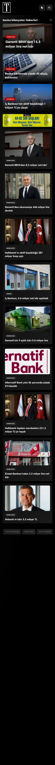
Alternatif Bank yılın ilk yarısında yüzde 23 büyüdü (27, 384)
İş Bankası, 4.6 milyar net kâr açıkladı (26, 298)
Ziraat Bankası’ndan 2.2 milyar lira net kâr (27, 475)
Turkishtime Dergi (12, 532)
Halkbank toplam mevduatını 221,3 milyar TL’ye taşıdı (25, 430)
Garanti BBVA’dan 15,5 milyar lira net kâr (23, 44)
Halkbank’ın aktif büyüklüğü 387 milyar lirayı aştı (24, 254)
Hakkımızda (28, 532)
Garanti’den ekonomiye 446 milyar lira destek (27, 209)
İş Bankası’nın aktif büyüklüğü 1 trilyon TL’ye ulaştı (25, 105)
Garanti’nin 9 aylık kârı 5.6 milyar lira (26, 340)
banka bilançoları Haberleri (20, 20)
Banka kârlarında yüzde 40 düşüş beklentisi (26, 75)
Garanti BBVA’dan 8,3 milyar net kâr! (26, 165)
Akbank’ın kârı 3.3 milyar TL (21, 519)
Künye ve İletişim (45, 532)
